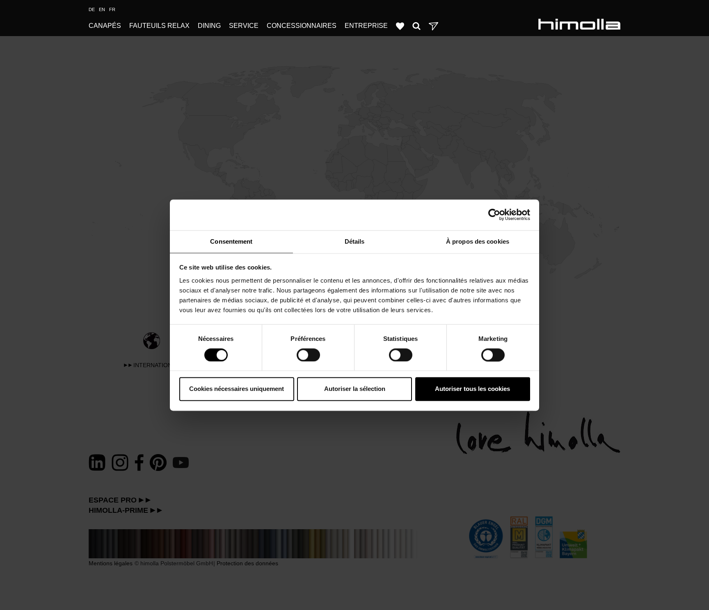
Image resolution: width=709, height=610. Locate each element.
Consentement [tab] (231, 241)
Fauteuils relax (159, 25)
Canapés (105, 25)
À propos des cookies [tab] (477, 241)
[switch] (308, 354)
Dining (209, 25)
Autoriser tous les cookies (472, 389)
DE (92, 9)
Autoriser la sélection (354, 389)
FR (112, 9)
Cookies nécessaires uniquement (236, 389)
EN (102, 9)
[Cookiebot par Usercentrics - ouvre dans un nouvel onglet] (494, 214)
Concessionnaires (301, 25)
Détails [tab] (355, 241)
